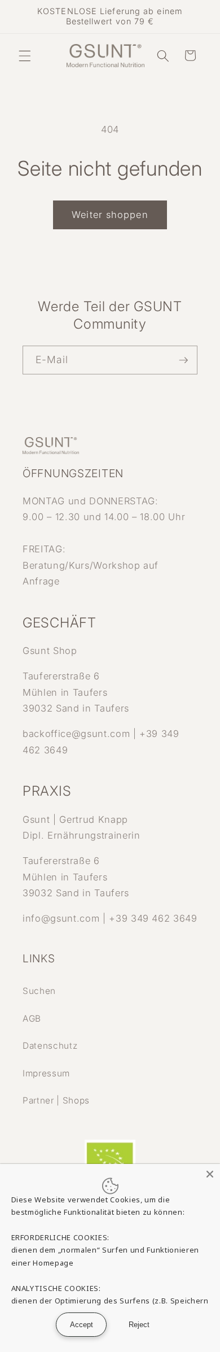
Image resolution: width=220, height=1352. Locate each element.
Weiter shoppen (110, 214)
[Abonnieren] (183, 360)
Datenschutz (50, 1045)
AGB (32, 1018)
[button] (24, 55)
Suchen (39, 990)
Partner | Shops (56, 1100)
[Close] (209, 1174)
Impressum (46, 1073)
